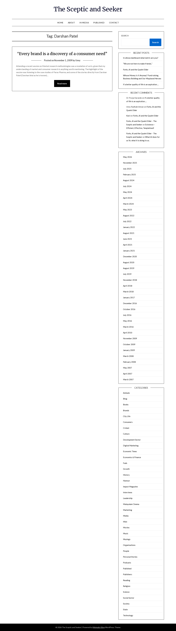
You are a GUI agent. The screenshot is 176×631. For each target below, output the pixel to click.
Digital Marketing (131, 445)
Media (125, 516)
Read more (62, 83)
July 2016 (127, 315)
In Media (84, 22)
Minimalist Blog (99, 627)
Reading (126, 580)
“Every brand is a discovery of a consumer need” (62, 53)
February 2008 (129, 362)
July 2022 (127, 221)
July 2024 (127, 186)
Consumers (128, 422)
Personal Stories (130, 557)
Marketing (127, 510)
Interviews (127, 492)
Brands (126, 410)
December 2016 (130, 303)
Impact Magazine (130, 486)
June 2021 (127, 239)
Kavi (128, 115)
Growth (126, 469)
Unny (77, 60)
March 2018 (128, 291)
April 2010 (127, 332)
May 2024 (127, 192)
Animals (126, 393)
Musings (126, 539)
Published (99, 22)
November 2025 (130, 163)
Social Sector (128, 598)
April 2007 (127, 373)
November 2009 (130, 338)
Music (125, 533)
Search (125, 35)
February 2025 (129, 174)
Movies (126, 527)
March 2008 (128, 356)
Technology (128, 615)
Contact (114, 22)
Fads (125, 463)
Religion (126, 586)
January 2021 (129, 250)
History (126, 475)
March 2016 (128, 327)
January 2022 (129, 227)
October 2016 (129, 309)
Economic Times (130, 451)
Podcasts (127, 562)
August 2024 (128, 180)
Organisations (129, 545)
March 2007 (128, 379)
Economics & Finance (132, 457)
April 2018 (127, 286)
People (126, 551)
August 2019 (128, 268)
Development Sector (132, 440)
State (125, 609)
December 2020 (130, 256)
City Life (126, 416)
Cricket (126, 428)
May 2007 (127, 368)
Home (60, 22)
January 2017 (129, 297)
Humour (126, 480)
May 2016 (127, 321)
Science (126, 592)
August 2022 (128, 215)
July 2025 (127, 169)
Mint (125, 522)
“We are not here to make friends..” (137, 63)
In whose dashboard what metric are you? (140, 58)
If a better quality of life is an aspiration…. (141, 84)
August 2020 (128, 262)
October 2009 (129, 344)
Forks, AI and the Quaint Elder (135, 69)
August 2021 (128, 233)
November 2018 (130, 280)
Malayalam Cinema (131, 504)
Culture (126, 434)
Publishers (127, 574)
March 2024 (128, 204)
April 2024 (127, 198)
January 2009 (129, 350)
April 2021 (127, 245)
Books (125, 404)
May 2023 (127, 209)
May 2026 (127, 157)
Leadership (127, 498)
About (71, 22)
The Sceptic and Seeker (88, 9)
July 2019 (127, 274)
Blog (125, 399)
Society (126, 603)
